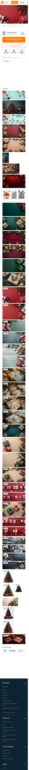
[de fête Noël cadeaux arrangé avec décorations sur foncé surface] (14, 540)
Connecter (22, 2)
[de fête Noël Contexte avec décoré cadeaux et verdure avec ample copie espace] (14, 181)
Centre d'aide (5, 750)
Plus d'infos (6, 61)
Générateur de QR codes (8, 712)
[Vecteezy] (2, 2)
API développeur (6, 700)
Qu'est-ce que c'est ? (16, 57)
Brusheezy (5, 686)
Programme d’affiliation (8, 727)
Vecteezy (4, 689)
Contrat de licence (7, 722)
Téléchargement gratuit (14, 39)
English (4, 768)
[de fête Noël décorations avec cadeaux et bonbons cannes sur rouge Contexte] (14, 295)
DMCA (4, 724)
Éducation (5, 698)
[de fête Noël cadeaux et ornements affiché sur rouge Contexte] (14, 487)
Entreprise (5, 695)
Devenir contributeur (7, 759)
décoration (12, 650)
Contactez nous (6, 753)
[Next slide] (22, 651)
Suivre (22, 34)
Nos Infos (4, 756)
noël (5, 650)
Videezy (4, 692)
